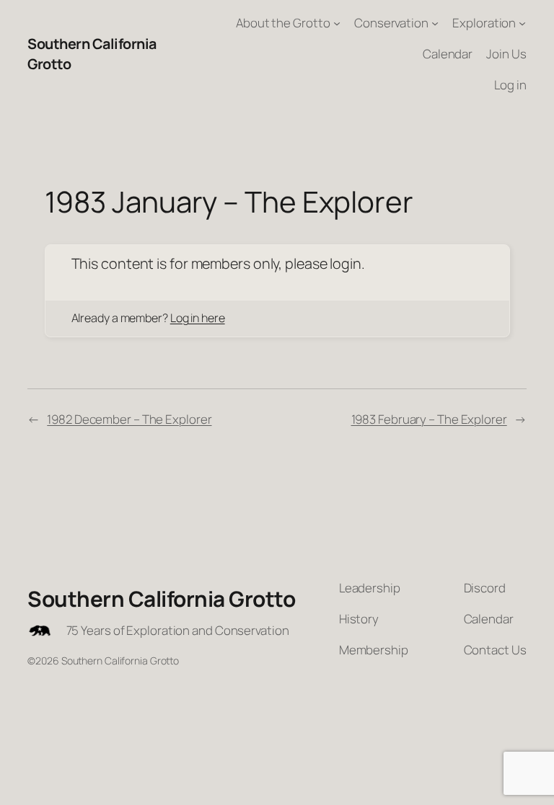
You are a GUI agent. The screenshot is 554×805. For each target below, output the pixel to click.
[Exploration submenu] (522, 23)
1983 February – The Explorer (429, 419)
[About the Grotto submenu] (336, 23)
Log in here (197, 318)
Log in (510, 84)
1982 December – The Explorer (129, 419)
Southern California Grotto (161, 598)
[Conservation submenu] (435, 23)
